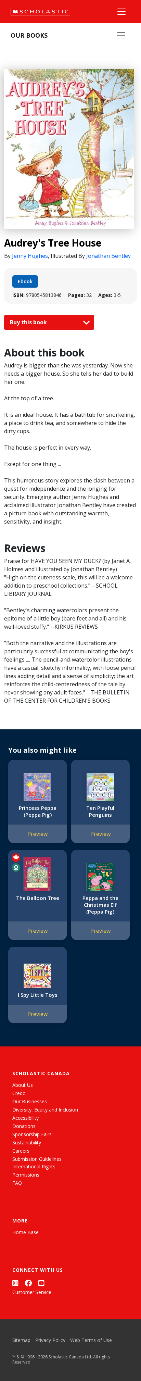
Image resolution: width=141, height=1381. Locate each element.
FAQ (17, 1183)
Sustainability (26, 1142)
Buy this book (29, 322)
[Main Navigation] (121, 11)
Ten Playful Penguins (100, 811)
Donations (24, 1126)
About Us (22, 1085)
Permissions (25, 1174)
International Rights (33, 1166)
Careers (20, 1150)
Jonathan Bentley (108, 256)
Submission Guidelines (37, 1159)
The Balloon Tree (37, 897)
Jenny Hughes (30, 256)
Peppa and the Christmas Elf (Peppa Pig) (100, 904)
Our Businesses (29, 1101)
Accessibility (25, 1118)
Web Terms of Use (91, 1340)
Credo (19, 1093)
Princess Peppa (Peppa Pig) (37, 811)
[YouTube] (41, 1283)
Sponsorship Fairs (32, 1134)
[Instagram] (15, 1283)
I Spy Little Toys (37, 994)
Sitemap (21, 1340)
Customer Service (31, 1292)
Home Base (25, 1232)
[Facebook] (28, 1283)
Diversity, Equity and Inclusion (45, 1109)
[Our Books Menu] (121, 35)
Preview (37, 834)
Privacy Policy (50, 1340)
